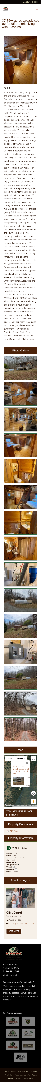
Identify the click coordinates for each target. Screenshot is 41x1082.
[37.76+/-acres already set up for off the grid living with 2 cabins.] (20, 379)
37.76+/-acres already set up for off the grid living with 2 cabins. (21, 770)
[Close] (27, 763)
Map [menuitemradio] (10, 759)
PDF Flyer (13, 831)
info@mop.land (10, 975)
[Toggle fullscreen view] (33, 758)
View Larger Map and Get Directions (19, 813)
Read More (14, 931)
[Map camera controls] (33, 793)
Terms (34, 805)
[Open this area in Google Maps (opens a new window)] (8, 805)
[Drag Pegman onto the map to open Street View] (33, 801)
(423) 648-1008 (31, 2)
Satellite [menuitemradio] (21, 759)
